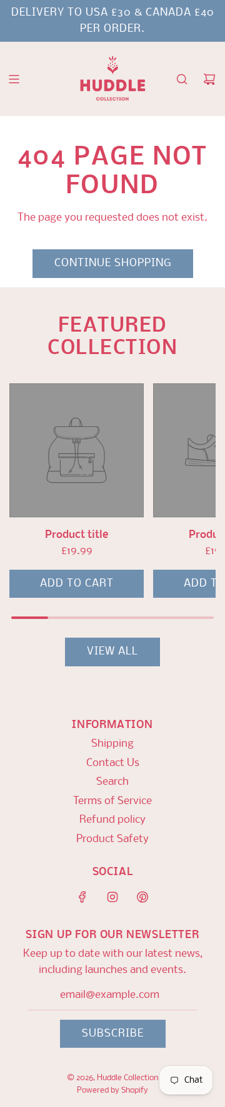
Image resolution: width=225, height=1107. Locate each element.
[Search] (182, 79)
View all (112, 652)
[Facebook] (82, 897)
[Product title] (76, 450)
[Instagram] (112, 897)
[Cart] (209, 79)
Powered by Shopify (112, 1090)
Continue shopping (112, 263)
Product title (76, 535)
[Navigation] (14, 79)
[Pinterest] (142, 897)
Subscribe (113, 1034)
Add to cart (77, 584)
